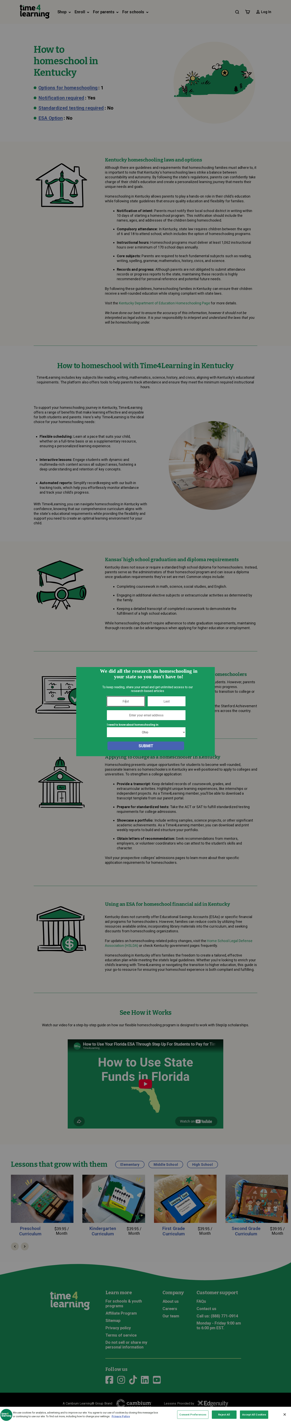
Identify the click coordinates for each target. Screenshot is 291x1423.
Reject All (224, 1414)
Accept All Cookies (254, 1414)
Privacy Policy (121, 1416)
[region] (145, 1415)
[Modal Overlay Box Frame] (145, 711)
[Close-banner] (284, 1414)
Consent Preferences (192, 1414)
